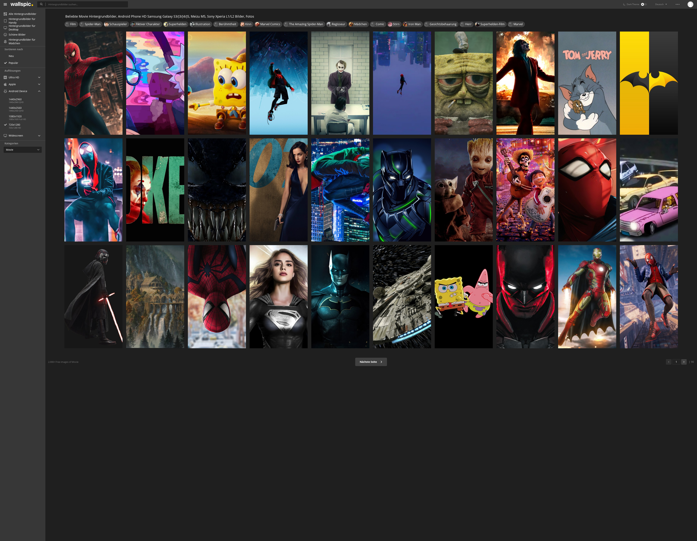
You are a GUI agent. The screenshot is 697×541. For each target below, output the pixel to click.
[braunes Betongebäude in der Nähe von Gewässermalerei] (155, 296)
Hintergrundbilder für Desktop (22, 27)
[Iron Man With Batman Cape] (587, 296)
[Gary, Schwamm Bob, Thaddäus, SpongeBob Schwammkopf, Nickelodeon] (217, 83)
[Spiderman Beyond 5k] (217, 296)
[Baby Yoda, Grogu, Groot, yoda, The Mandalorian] (464, 189)
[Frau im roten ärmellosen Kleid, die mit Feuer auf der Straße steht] (525, 83)
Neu (11, 56)
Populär (13, 63)
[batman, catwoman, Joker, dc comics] (525, 296)
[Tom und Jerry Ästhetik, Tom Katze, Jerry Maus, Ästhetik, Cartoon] (587, 83)
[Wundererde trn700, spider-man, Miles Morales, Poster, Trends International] (279, 83)
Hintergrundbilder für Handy (22, 20)
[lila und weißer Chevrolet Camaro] (649, 189)
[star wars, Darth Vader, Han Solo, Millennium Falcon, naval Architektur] (402, 296)
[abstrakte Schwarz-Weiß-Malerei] (217, 189)
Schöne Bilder (17, 34)
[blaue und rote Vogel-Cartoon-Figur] (464, 296)
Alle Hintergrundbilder (22, 14)
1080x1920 (15, 116)
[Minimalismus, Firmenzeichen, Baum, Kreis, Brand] (649, 83)
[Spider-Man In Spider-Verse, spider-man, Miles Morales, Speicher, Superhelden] (402, 83)
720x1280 (14, 124)
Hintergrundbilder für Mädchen (22, 41)
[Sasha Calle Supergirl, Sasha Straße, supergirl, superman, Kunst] (279, 296)
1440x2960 (15, 99)
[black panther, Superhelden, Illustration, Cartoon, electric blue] (402, 189)
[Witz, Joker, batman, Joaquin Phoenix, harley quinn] (340, 83)
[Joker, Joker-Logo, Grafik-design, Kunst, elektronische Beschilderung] (155, 189)
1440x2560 (15, 107)
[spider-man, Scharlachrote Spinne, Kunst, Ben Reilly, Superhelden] (587, 189)
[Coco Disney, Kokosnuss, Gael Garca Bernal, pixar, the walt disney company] (525, 189)
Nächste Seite (369, 362)
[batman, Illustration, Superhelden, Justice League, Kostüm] (340, 296)
